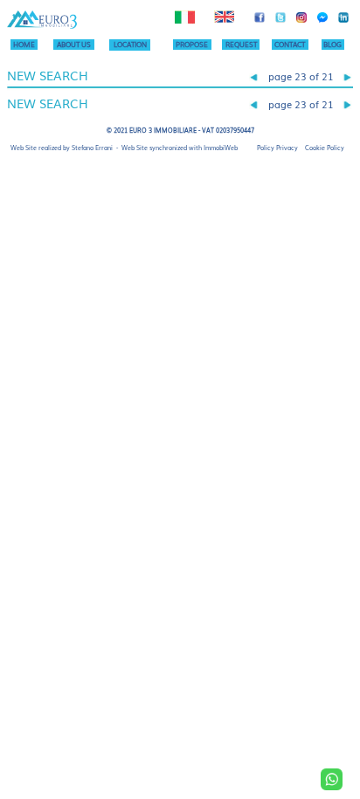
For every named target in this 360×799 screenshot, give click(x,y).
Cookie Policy (324, 147)
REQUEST (241, 44)
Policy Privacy (277, 147)
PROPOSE (192, 44)
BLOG (332, 44)
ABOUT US (74, 44)
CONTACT (289, 44)
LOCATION (130, 44)
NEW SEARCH (47, 75)
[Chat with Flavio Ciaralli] (332, 779)
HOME (24, 44)
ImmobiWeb (221, 147)
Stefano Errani (92, 147)
